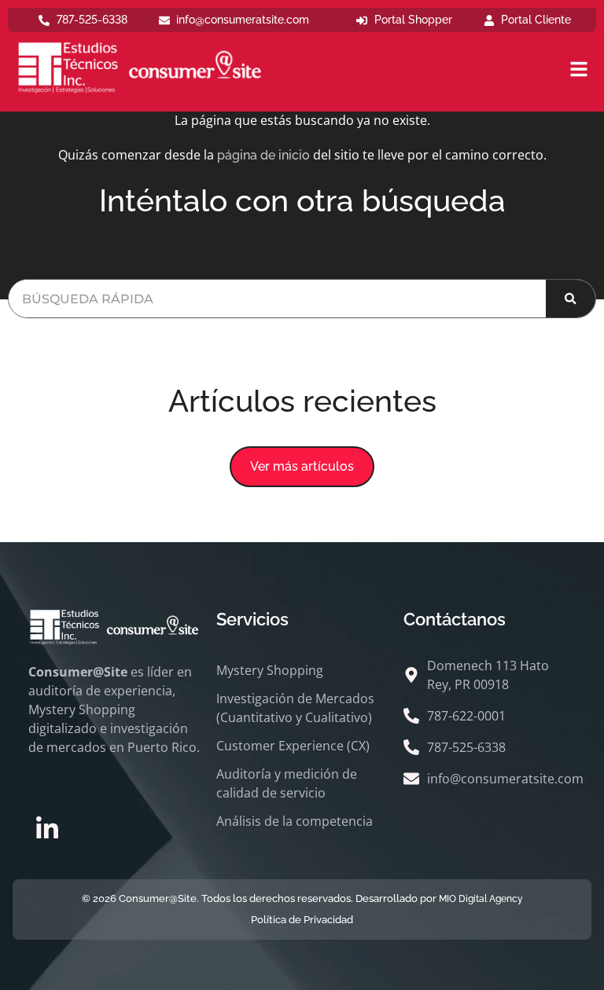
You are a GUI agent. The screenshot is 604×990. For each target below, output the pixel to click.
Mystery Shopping (269, 670)
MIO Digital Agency (481, 898)
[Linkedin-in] (47, 829)
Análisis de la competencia (294, 821)
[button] (302, 466)
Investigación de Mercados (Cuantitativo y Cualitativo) (295, 708)
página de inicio (263, 155)
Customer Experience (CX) (293, 745)
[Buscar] (570, 298)
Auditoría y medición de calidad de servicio (286, 783)
